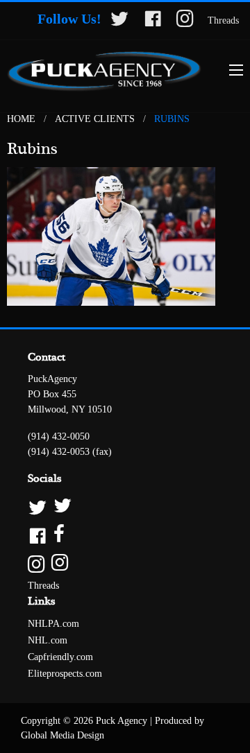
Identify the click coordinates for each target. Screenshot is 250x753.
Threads (223, 20)
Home (21, 119)
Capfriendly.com (60, 657)
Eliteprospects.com (65, 673)
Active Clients (95, 119)
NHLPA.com (53, 623)
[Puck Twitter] (125, 506)
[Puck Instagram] (125, 563)
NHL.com (47, 640)
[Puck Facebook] (125, 535)
